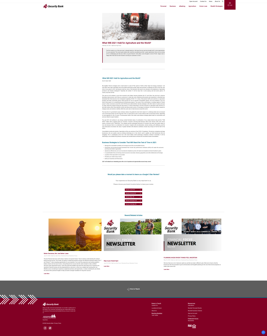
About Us (154, 310)
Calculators (191, 305)
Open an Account (192, 313)
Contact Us (155, 305)
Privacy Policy (57, 323)
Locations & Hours (157, 308)
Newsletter (191, 320)
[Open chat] (263, 332)
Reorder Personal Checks (195, 308)
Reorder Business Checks (195, 310)
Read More (45, 320)
